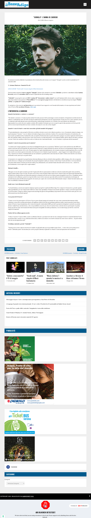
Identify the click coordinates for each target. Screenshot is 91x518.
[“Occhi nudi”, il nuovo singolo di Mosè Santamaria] (35, 267)
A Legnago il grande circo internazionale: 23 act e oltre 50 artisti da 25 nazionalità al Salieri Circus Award (38, 304)
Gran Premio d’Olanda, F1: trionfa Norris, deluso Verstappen (24, 312)
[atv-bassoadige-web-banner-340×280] (20, 433)
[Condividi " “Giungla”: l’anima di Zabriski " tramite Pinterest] (49, 240)
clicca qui (33, 107)
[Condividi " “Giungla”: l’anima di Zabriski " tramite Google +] (42, 240)
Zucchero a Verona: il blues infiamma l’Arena (75, 277)
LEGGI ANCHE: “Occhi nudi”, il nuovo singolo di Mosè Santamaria (25, 89)
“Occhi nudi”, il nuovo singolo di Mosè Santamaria (34, 278)
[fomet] (20, 361)
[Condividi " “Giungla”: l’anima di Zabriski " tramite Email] (63, 240)
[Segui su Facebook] (89, 496)
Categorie (7, 479)
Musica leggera (49, 20)
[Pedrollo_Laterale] (29, 404)
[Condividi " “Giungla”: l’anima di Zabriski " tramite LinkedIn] (52, 240)
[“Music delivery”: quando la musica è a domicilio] (55, 267)
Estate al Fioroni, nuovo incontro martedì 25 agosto (22, 317)
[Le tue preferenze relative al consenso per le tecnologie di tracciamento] (3, 516)
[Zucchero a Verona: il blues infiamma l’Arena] (75, 267)
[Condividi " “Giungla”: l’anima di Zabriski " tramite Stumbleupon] (59, 240)
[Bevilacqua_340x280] (20, 461)
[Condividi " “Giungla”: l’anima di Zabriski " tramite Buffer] (56, 240)
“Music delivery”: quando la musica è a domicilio (54, 278)
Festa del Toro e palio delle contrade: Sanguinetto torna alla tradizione (28, 308)
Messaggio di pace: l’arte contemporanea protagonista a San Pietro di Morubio (30, 299)
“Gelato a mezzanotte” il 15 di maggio (15, 277)
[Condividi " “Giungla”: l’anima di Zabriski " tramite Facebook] (35, 240)
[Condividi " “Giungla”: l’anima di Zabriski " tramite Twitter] (38, 240)
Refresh (45, 517)
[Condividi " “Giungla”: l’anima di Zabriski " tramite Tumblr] (45, 240)
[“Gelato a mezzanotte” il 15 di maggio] (15, 267)
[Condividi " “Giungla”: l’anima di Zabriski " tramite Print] (67, 240)
